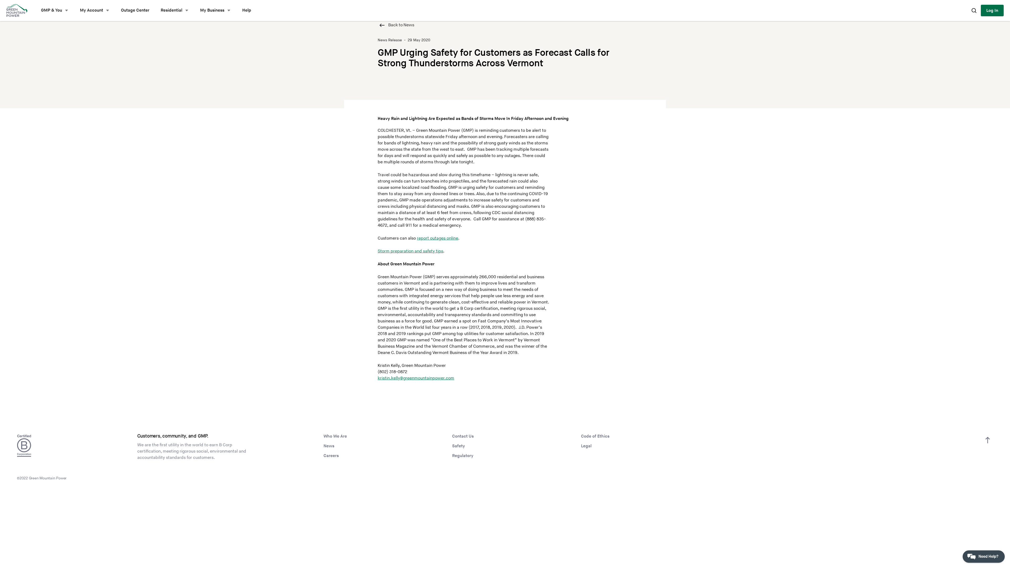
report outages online (437, 238)
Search (974, 10)
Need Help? (988, 556)
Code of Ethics (595, 436)
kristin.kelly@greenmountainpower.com (416, 378)
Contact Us (463, 436)
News (329, 446)
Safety (458, 446)
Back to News (401, 25)
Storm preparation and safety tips (410, 251)
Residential (171, 10)
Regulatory (462, 455)
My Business (212, 10)
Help (246, 10)
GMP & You (51, 10)
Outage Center (135, 10)
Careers (331, 455)
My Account (91, 10)
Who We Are (335, 436)
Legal (586, 446)
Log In (992, 10)
